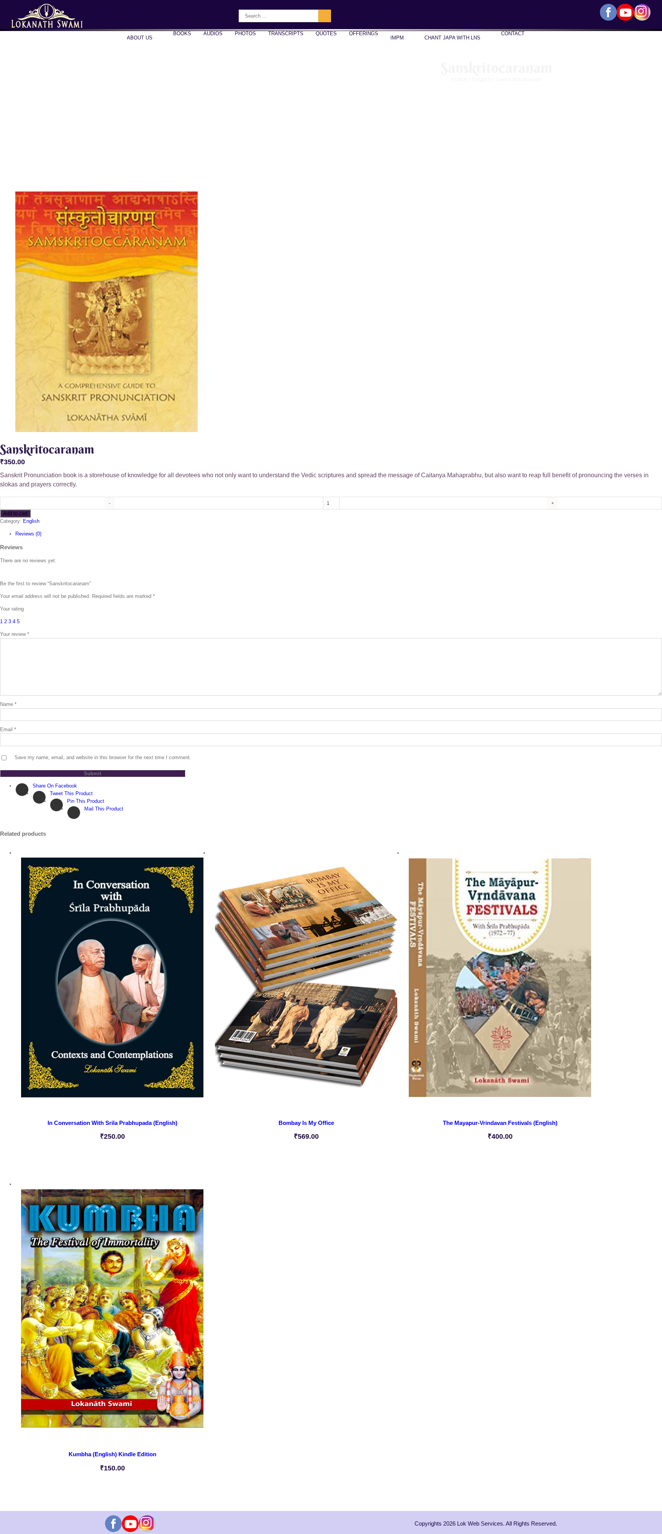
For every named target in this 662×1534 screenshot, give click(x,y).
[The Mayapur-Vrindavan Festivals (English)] (500, 981)
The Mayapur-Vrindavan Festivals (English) (500, 1123)
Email (8, 729)
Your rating (12, 609)
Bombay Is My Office (306, 1123)
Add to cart (15, 513)
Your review (14, 634)
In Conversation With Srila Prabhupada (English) (112, 1123)
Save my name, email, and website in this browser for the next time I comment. (103, 757)
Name (8, 704)
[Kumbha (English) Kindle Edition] (112, 1312)
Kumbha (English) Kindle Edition (112, 1454)
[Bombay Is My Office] (306, 981)
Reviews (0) (28, 534)
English (31, 521)
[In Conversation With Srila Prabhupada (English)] (112, 981)
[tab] (338, 534)
